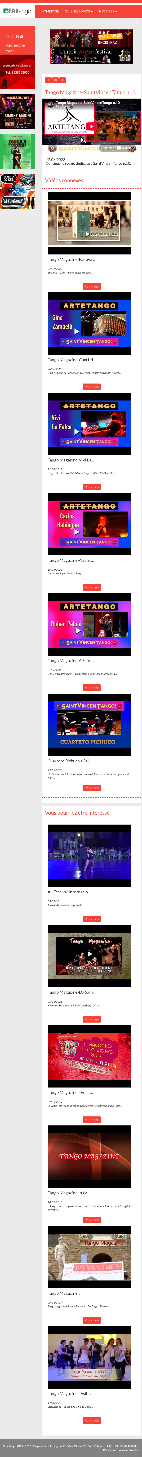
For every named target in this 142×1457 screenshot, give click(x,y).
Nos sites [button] (107, 11)
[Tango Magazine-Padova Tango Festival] (92, 223)
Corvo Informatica (128, 1449)
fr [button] (118, 22)
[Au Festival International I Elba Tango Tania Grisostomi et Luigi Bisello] (92, 856)
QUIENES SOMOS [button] (77, 11)
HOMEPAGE (51, 11)
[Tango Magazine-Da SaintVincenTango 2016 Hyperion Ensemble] (92, 956)
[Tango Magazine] (92, 1257)
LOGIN (134, 22)
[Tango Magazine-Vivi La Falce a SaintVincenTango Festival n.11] (92, 424)
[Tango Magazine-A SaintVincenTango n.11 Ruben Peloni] (92, 624)
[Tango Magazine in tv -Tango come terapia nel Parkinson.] (92, 1156)
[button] (89, 223)
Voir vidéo (92, 286)
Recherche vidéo (15, 47)
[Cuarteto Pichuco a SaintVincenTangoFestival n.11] (92, 725)
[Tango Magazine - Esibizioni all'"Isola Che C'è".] (92, 1357)
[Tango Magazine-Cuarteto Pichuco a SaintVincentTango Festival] (92, 323)
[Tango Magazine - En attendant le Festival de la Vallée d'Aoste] (92, 1056)
